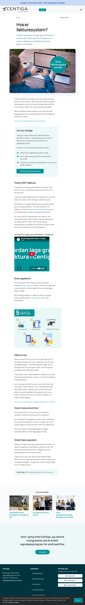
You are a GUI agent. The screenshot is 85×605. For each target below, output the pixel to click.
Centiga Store (36, 298)
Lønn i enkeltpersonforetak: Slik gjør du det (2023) (64, 514)
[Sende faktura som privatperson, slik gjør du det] (19, 502)
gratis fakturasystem (46, 472)
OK (78, 600)
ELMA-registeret (27, 285)
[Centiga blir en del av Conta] (42, 502)
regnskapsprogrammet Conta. (12, 580)
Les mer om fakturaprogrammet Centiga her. (30, 121)
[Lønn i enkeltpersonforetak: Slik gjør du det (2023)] (65, 502)
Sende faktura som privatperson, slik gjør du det (18, 514)
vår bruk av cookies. (13, 602)
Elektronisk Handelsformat (38, 209)
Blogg (18, 17)
